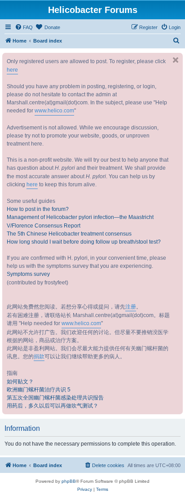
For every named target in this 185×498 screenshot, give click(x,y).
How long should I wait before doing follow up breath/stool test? (84, 242)
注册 (130, 307)
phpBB (69, 481)
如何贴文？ (20, 381)
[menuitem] (24, 27)
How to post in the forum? (38, 209)
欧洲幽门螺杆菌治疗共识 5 (38, 389)
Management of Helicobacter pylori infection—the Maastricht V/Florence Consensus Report (80, 221)
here (12, 70)
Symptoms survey (28, 274)
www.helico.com (54, 110)
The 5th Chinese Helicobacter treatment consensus (69, 234)
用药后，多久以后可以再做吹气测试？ (52, 406)
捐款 (39, 356)
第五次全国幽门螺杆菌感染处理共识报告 (55, 398)
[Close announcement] (175, 60)
